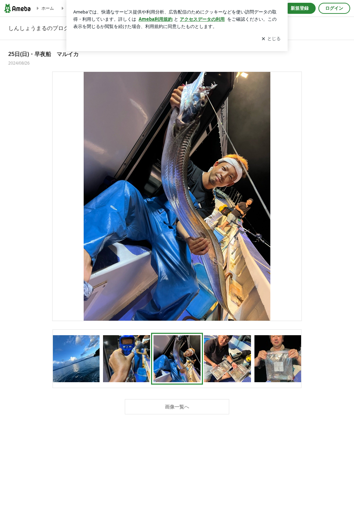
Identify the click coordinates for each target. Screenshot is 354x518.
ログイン (334, 8)
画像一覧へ (177, 406)
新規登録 (300, 8)
